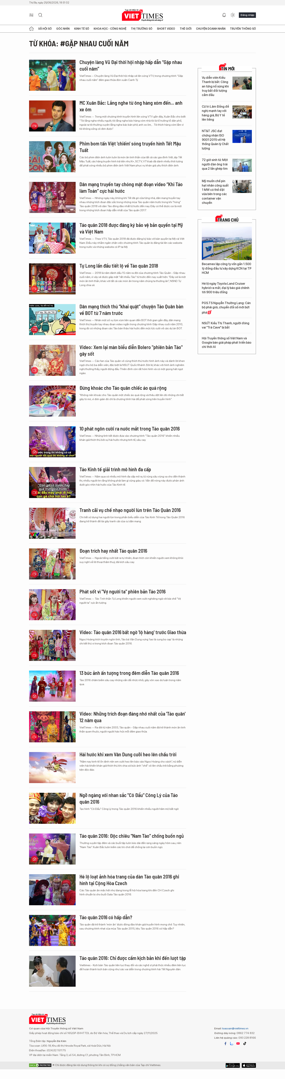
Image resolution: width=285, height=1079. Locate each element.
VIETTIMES (142, 15)
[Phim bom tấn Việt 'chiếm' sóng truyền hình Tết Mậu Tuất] (52, 156)
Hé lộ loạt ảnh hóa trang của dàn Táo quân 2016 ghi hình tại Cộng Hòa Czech (129, 879)
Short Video (166, 28)
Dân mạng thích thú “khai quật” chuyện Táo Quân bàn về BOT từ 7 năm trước (131, 309)
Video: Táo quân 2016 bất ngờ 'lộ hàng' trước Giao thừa (132, 632)
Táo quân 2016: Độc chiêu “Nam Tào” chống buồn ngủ (131, 836)
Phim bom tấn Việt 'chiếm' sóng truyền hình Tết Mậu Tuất (130, 146)
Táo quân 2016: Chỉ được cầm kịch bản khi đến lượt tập (132, 958)
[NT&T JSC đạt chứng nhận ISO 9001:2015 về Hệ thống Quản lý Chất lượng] (242, 136)
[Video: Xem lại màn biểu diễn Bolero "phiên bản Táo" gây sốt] (52, 360)
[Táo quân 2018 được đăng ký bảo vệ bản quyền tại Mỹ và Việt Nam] (52, 238)
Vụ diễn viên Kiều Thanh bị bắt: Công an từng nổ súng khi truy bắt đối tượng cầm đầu (215, 86)
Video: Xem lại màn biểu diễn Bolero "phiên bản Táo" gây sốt (131, 350)
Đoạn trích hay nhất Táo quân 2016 (113, 551)
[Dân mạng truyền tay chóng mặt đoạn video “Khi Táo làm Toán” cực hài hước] (52, 197)
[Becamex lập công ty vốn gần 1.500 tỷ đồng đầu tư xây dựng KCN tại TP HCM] (227, 243)
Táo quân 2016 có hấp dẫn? (105, 917)
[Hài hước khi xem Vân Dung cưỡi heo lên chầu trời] (52, 767)
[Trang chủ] (31, 29)
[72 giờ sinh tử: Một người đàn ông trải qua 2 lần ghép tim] (242, 165)
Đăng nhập (247, 14)
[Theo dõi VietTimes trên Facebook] (225, 1043)
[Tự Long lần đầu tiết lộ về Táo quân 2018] (52, 278)
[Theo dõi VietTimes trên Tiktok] (244, 1043)
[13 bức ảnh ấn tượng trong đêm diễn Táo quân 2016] (52, 686)
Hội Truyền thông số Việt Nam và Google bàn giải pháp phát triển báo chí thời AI (226, 342)
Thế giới (186, 28)
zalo (231, 1043)
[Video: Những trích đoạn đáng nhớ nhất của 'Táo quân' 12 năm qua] (52, 726)
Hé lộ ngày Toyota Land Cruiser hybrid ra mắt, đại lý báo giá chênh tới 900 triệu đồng (225, 288)
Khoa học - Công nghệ (110, 28)
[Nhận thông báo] (224, 15)
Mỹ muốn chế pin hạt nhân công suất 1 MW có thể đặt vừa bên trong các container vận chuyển (215, 192)
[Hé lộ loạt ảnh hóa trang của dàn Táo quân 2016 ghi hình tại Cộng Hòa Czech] (52, 889)
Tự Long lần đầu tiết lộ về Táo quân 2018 (118, 266)
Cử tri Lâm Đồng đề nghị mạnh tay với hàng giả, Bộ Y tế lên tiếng (215, 113)
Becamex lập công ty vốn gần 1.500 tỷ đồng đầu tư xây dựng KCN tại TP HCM (226, 268)
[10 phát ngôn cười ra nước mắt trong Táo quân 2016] (52, 441)
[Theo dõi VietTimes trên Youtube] (238, 1043)
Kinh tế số (81, 28)
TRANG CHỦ (227, 220)
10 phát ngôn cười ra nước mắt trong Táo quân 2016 (129, 428)
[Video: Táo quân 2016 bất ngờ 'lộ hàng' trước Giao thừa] (52, 645)
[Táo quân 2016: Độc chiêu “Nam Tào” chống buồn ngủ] (52, 849)
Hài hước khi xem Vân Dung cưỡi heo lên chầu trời (127, 754)
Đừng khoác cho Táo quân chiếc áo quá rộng (123, 388)
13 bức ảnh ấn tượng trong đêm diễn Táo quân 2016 (129, 673)
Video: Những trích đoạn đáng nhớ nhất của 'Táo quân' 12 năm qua (132, 717)
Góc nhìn (63, 28)
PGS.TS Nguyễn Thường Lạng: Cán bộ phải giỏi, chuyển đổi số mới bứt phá (226, 307)
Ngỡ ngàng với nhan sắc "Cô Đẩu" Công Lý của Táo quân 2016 (128, 798)
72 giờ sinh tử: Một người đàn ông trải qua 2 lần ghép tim (215, 164)
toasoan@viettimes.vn (234, 1028)
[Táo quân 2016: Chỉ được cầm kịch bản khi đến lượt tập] (52, 971)
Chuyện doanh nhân (210, 28)
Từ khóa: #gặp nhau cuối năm (79, 43)
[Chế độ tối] (232, 15)
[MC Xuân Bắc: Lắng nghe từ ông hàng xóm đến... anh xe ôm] (52, 115)
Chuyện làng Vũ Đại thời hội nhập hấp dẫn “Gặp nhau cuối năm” (130, 65)
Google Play (249, 1065)
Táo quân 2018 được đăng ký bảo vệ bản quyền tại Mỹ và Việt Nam (131, 228)
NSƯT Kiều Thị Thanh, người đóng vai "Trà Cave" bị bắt (225, 325)
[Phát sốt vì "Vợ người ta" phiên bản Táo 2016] (52, 604)
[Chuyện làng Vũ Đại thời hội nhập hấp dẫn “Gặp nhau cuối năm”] (52, 75)
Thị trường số (141, 28)
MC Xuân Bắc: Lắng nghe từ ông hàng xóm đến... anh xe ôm (130, 106)
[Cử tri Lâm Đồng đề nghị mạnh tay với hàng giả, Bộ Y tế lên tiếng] (242, 111)
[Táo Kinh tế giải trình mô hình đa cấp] (52, 482)
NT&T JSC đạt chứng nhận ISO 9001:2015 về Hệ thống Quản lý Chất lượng (215, 139)
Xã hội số (45, 28)
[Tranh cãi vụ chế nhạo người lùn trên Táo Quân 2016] (52, 523)
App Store (233, 1065)
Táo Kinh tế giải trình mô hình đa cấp (115, 469)
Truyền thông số (243, 28)
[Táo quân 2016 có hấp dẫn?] (52, 930)
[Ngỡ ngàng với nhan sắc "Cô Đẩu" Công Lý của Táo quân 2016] (52, 808)
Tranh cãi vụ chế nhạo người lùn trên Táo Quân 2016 (130, 510)
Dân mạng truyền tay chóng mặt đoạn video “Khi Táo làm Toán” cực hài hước (131, 187)
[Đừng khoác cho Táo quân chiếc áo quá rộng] (52, 401)
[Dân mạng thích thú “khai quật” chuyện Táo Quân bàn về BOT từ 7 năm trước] (52, 319)
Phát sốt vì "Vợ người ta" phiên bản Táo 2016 (122, 591)
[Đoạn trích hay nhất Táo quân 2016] (52, 563)
